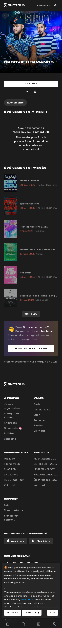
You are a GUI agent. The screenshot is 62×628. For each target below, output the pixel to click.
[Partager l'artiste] (55, 5)
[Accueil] (14, 5)
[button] (31, 84)
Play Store (43, 540)
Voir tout (39, 430)
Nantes (38, 425)
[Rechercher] (23, 624)
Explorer (42, 5)
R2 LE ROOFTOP (14, 480)
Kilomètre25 (12, 464)
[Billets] (39, 624)
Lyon (37, 415)
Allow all (12, 612)
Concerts (10, 438)
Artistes (9, 433)
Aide (7, 505)
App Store (17, 540)
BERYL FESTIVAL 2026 (48, 464)
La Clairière (11, 474)
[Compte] (54, 624)
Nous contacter (14, 510)
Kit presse (10, 423)
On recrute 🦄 (13, 428)
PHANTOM (10, 469)
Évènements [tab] (15, 102)
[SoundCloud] (27, 92)
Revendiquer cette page (31, 348)
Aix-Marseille (42, 409)
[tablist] (31, 102)
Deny (52, 612)
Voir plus (30, 313)
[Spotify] (35, 92)
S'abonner (31, 83)
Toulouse (39, 420)
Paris (37, 404)
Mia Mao (9, 458)
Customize (30, 612)
